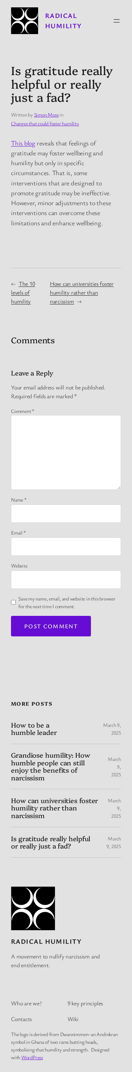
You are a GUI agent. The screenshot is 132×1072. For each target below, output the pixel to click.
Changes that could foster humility (45, 123)
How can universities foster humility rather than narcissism (82, 292)
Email (18, 532)
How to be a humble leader (34, 728)
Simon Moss (46, 114)
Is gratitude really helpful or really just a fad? (50, 842)
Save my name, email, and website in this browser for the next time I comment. (66, 602)
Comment (22, 410)
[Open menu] (116, 20)
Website (19, 565)
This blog (23, 142)
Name (19, 499)
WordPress (32, 1057)
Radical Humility (46, 941)
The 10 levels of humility (23, 292)
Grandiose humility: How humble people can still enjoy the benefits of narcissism (50, 766)
